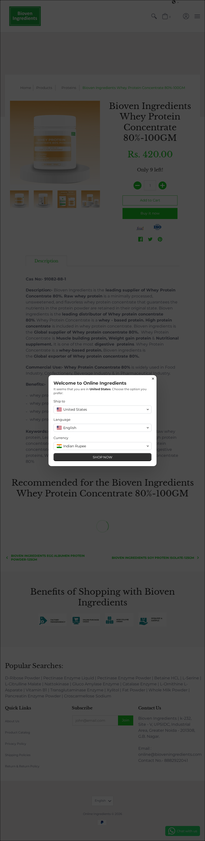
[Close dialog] (153, 378)
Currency (61, 438)
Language (62, 419)
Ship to (59, 401)
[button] (103, 409)
